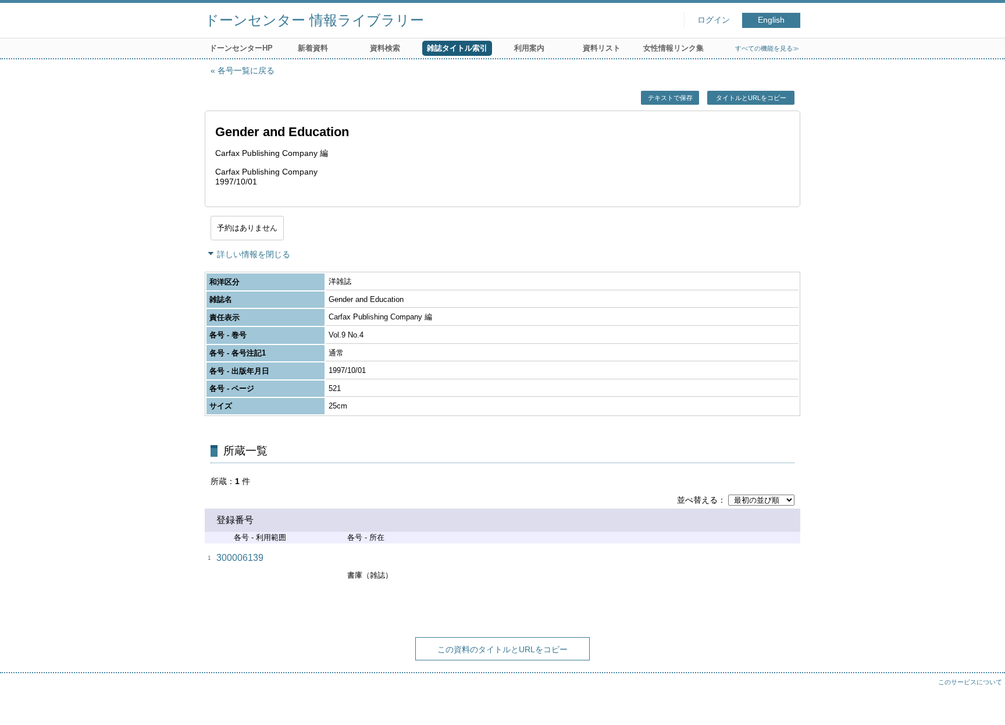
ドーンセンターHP (241, 48)
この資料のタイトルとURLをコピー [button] (502, 649)
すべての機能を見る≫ (767, 48)
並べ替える (697, 499)
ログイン (713, 20)
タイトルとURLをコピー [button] (751, 97)
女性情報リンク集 (673, 48)
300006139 (239, 558)
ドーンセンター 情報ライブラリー (314, 20)
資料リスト (602, 48)
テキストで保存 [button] (670, 97)
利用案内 (529, 48)
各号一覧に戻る (246, 70)
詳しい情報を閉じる (253, 254)
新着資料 (313, 48)
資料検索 (385, 48)
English (771, 20)
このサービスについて (970, 681)
